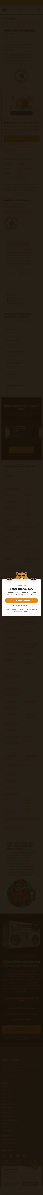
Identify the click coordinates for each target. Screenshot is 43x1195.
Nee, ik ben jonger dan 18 (21, 605)
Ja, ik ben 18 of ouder (21, 600)
